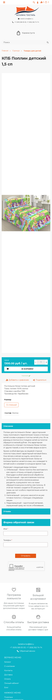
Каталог (7, 662)
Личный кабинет (11, 683)
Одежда (16, 51)
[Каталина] (26, 10)
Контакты (8, 670)
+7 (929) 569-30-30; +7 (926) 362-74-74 (26, 647)
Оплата (7, 679)
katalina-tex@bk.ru (26, 644)
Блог (6, 687)
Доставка (8, 675)
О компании (9, 666)
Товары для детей (32, 51)
